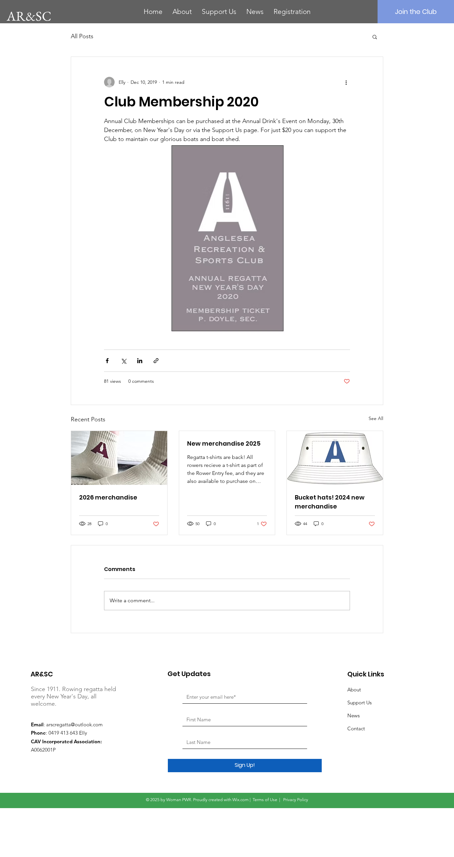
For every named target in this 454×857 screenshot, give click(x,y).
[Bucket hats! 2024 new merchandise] (335, 458)
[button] (375, 36)
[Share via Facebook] (107, 360)
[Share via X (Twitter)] (123, 360)
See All (376, 418)
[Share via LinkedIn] (140, 360)
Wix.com (240, 799)
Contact (356, 728)
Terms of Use (265, 799)
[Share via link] (156, 360)
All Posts (82, 36)
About (354, 689)
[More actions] (346, 82)
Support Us (359, 702)
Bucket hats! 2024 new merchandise (330, 501)
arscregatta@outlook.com (74, 724)
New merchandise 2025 (224, 443)
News (353, 715)
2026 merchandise (108, 497)
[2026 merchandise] (119, 458)
